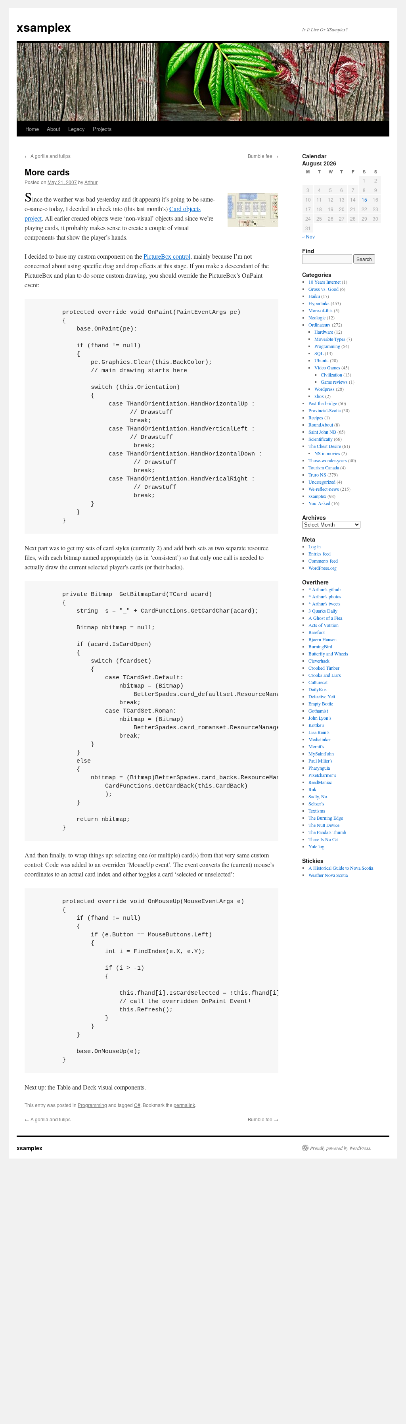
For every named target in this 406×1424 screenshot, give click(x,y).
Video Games (327, 367)
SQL (319, 353)
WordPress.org (322, 568)
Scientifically (320, 439)
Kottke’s (316, 725)
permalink (184, 1104)
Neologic (317, 317)
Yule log (316, 846)
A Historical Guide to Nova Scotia (340, 868)
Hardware (323, 332)
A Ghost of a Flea (325, 618)
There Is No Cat (323, 839)
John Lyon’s (319, 718)
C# (137, 1104)
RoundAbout (320, 424)
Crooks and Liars (324, 675)
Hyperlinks (318, 303)
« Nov (308, 236)
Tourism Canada (323, 467)
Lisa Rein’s (318, 732)
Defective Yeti (321, 696)
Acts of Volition (323, 625)
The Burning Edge (325, 818)
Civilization (331, 374)
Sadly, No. (318, 796)
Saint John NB (322, 432)
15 (364, 199)
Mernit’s (316, 746)
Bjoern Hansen (322, 639)
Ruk (312, 789)
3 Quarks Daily (322, 610)
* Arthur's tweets (324, 603)
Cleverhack (318, 660)
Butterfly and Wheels (328, 653)
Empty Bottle (320, 703)
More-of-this (320, 310)
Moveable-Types (329, 339)
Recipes (315, 417)
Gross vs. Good (323, 289)
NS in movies (327, 453)
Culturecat (317, 682)
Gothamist (318, 710)
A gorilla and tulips (48, 155)
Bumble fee (263, 155)
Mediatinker (319, 739)
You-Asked (319, 503)
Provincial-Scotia (324, 410)
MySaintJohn (321, 753)
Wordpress (324, 389)
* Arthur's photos (324, 596)
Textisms (316, 810)
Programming (92, 1104)
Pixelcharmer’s (322, 775)
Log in (314, 546)
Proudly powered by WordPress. (341, 1148)
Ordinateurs (319, 324)
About (53, 129)
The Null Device (323, 825)
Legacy (76, 129)
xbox (319, 396)
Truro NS (317, 474)
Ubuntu (321, 360)
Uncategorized (321, 482)
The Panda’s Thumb (327, 832)
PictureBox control (167, 256)
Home (32, 129)
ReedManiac (320, 782)
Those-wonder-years (327, 460)
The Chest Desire (324, 446)
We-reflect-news (323, 489)
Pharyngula (319, 768)
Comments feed (323, 560)
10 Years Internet (324, 282)
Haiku (314, 296)
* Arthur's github (324, 589)
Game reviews (334, 382)
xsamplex (44, 26)
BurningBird (320, 646)
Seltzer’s (316, 803)
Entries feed (319, 553)
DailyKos (317, 689)
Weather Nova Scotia (328, 875)
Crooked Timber (323, 668)
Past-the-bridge (322, 403)
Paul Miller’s (320, 760)
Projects (102, 129)
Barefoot (316, 632)
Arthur (91, 182)
